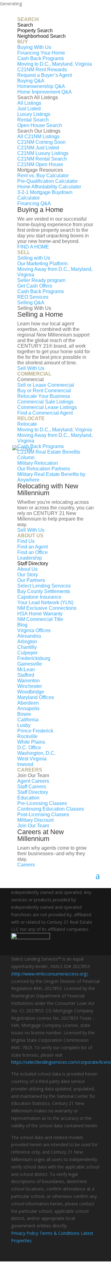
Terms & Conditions (59, 1233)
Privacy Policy (24, 1233)
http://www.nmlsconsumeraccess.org (49, 974)
